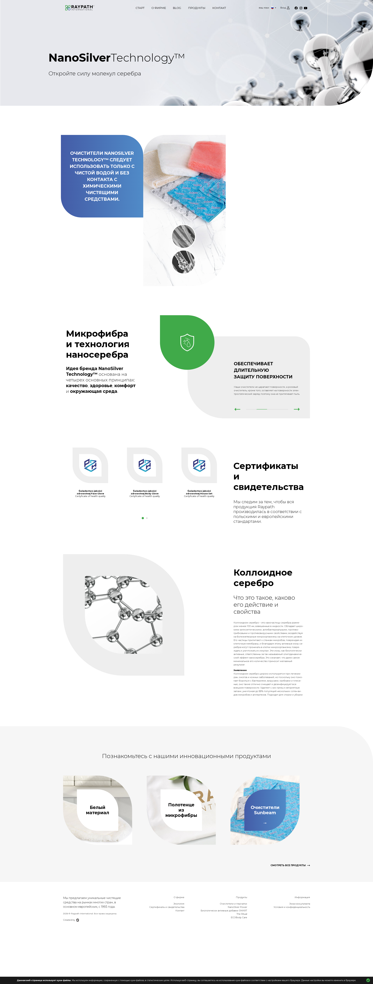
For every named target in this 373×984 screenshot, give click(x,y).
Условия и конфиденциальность (292, 907)
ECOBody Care (239, 917)
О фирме (159, 8)
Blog (177, 8)
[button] (142, 518)
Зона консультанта (299, 903)
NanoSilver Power (237, 907)
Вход (283, 7)
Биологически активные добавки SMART (224, 910)
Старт (140, 8)
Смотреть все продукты (288, 865)
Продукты (196, 8)
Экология (178, 903)
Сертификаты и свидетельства (166, 907)
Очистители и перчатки (233, 903)
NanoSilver (117, 57)
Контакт (219, 8)
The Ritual (241, 914)
